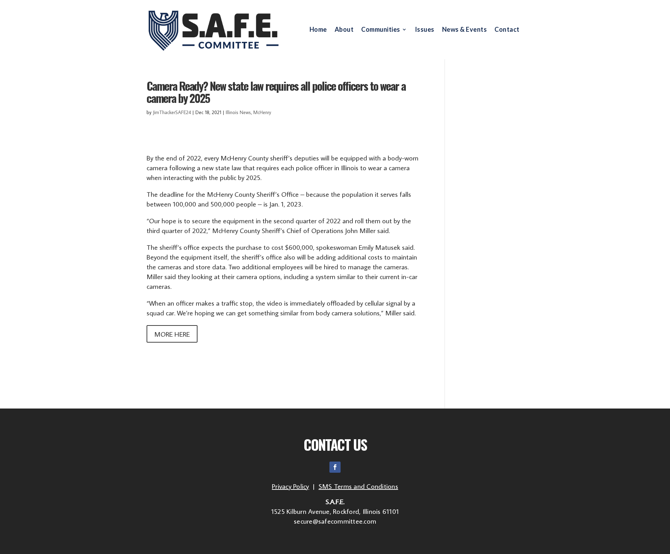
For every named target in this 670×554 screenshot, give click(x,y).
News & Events (464, 30)
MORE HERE (172, 333)
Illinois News (238, 112)
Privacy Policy (290, 486)
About (344, 30)
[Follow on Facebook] (335, 467)
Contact (507, 30)
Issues (424, 30)
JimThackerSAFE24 (172, 112)
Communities (380, 30)
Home (318, 30)
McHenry (262, 112)
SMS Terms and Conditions (358, 486)
